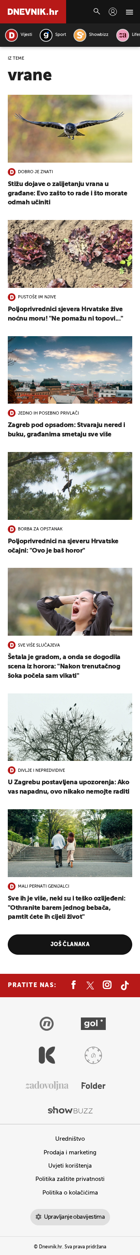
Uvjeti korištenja (70, 1166)
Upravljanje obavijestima (74, 1217)
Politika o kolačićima (70, 1193)
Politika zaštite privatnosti (70, 1179)
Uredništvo (70, 1139)
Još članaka (70, 944)
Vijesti (26, 35)
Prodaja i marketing (70, 1153)
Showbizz (98, 35)
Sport (60, 35)
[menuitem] (112, 12)
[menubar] (112, 11)
